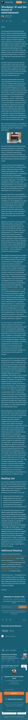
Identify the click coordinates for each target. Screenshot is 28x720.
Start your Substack (10, 713)
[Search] (25, 650)
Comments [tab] (5, 631)
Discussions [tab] (13, 650)
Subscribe (19, 2)
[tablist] (8, 630)
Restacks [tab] (11, 631)
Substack (6, 716)
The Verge (20, 556)
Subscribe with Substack (15, 699)
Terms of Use (21, 610)
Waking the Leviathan (9, 654)
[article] (14, 658)
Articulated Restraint (15, 289)
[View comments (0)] (6, 21)
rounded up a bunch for (9, 556)
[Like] (2, 21)
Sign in (24, 2)
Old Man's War (5, 390)
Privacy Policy (19, 705)
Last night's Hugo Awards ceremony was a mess (10, 666)
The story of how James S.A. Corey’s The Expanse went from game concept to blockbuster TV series (9, 657)
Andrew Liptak (8, 15)
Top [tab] (3, 650)
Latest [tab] (7, 650)
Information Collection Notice (17, 612)
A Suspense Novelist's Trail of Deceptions (12, 569)
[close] (23, 670)
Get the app (22, 713)
